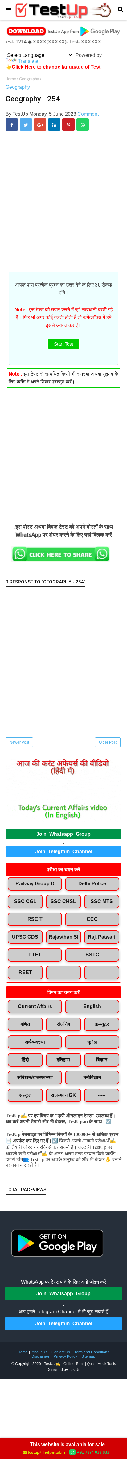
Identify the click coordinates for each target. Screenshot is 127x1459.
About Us (39, 1352)
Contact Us (60, 1352)
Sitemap (88, 1356)
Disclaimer (40, 1356)
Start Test (63, 344)
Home (23, 1352)
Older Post (108, 742)
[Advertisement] (63, 205)
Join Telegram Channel (63, 851)
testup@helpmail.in (46, 1452)
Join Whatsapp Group (63, 834)
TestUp (74, 1369)
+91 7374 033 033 (93, 1452)
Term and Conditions (91, 1352)
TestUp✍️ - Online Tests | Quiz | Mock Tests (80, 1364)
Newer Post (19, 742)
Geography (18, 87)
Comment (88, 114)
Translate (28, 61)
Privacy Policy (65, 1356)
